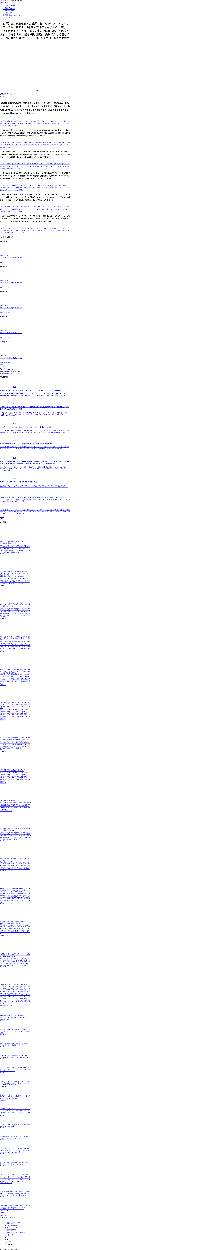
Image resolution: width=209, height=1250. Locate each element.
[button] (16, 93)
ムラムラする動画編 (12, 1225)
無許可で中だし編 (12, 1227)
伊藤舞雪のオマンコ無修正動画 (16, 1232)
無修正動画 (10, 1230)
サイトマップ (10, 1234)
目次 (1, 96)
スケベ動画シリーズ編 (13, 1222)
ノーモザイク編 (11, 1229)
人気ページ (10, 1236)
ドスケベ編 (10, 1224)
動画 (1, 364)
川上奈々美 (3, 366)
